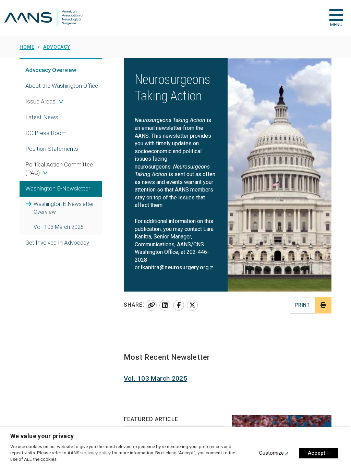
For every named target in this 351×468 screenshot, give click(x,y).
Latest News (41, 117)
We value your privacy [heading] (42, 436)
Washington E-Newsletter (64, 208)
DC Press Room (45, 133)
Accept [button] (316, 453)
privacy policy (97, 452)
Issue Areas (40, 101)
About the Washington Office (61, 85)
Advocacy (50, 69)
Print (302, 305)
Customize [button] (271, 453)
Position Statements (51, 148)
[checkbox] (336, 15)
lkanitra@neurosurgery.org (175, 267)
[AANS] (44, 18)
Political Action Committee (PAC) (59, 168)
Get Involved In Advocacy (57, 242)
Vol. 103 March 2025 (59, 227)
